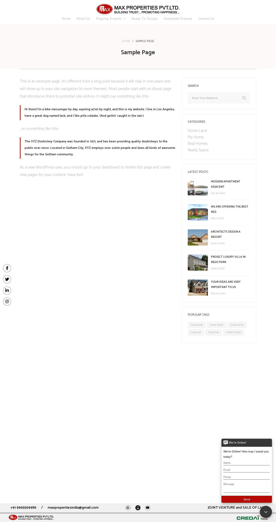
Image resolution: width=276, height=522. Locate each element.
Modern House (233, 332)
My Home (196, 137)
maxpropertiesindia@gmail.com (73, 508)
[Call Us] (137, 508)
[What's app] (128, 508)
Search (244, 98)
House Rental (237, 325)
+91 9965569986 (23, 508)
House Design (216, 325)
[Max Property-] (138, 9)
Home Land (197, 131)
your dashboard (106, 167)
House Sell (196, 332)
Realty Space (198, 150)
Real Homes (198, 144)
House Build (197, 325)
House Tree (213, 332)
